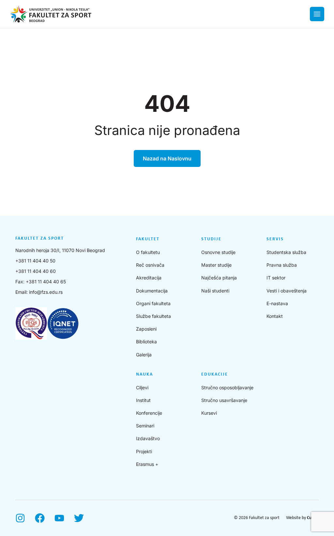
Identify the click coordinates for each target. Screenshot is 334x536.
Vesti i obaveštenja (286, 290)
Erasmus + (147, 464)
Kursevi (209, 413)
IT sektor (275, 277)
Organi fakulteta (153, 303)
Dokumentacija (152, 290)
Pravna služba (281, 265)
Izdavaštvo (148, 438)
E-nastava (277, 303)
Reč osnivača (150, 265)
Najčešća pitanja (219, 277)
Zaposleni (146, 329)
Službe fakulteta (153, 316)
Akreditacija (148, 277)
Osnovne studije (218, 252)
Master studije (216, 265)
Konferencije (149, 413)
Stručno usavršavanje (224, 400)
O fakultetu (148, 252)
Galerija (144, 354)
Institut (143, 400)
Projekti (144, 451)
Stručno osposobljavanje (227, 387)
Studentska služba (286, 252)
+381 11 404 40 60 (35, 271)
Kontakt (274, 316)
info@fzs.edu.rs (46, 292)
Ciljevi (142, 387)
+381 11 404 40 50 (35, 260)
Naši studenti (215, 290)
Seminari (145, 425)
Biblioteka (146, 341)
